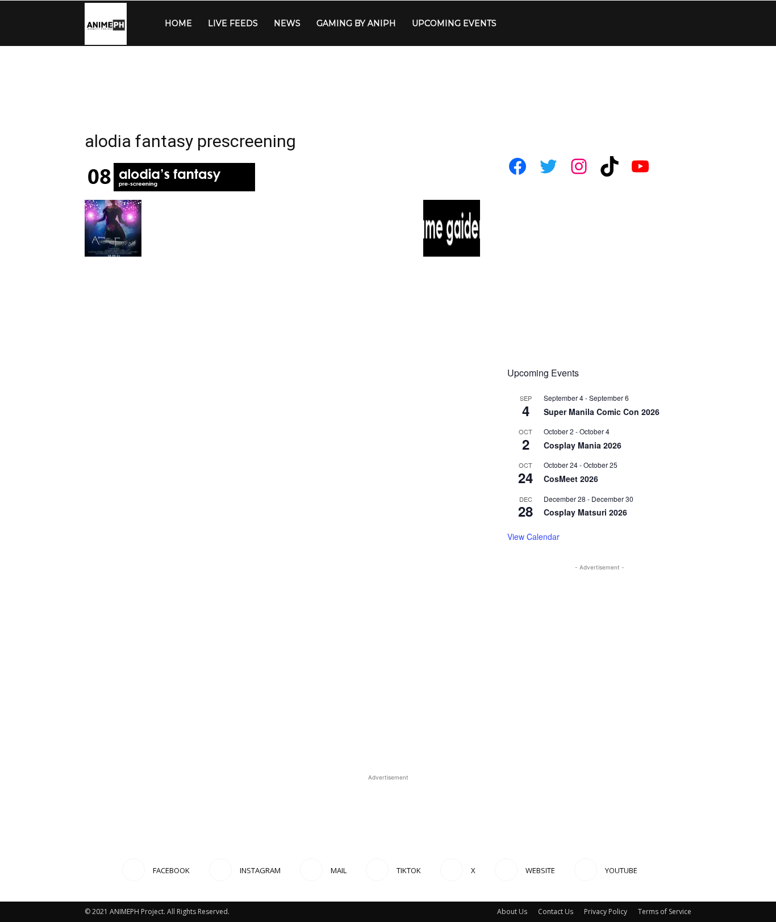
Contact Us (555, 911)
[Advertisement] (388, 85)
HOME (178, 23)
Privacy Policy (605, 911)
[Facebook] (514, 23)
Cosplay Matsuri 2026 (585, 512)
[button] (677, 24)
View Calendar (533, 536)
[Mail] (553, 23)
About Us (512, 911)
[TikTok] (572, 23)
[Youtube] (630, 23)
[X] (591, 23)
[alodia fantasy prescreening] (170, 188)
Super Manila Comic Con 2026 (602, 411)
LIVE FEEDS (233, 23)
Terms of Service (664, 911)
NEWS (287, 23)
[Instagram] (534, 23)
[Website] (611, 23)
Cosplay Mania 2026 (582, 445)
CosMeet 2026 (571, 478)
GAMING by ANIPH (356, 23)
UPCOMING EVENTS (454, 23)
